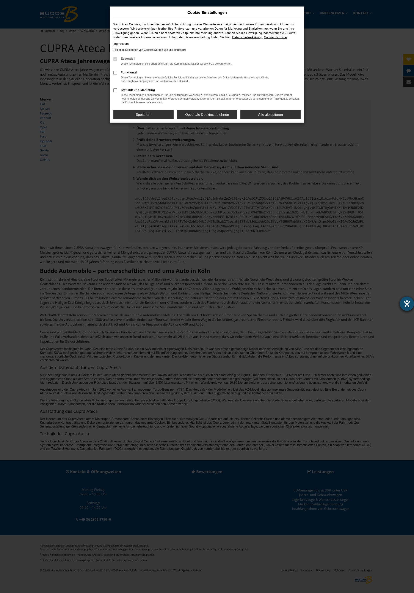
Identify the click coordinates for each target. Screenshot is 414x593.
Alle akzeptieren (270, 114)
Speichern (143, 114)
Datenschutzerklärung (247, 37)
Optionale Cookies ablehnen (207, 114)
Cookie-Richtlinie (275, 37)
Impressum (121, 43)
